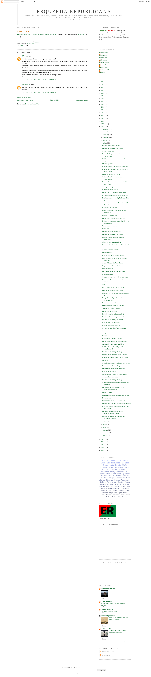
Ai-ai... (104, 285)
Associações (125, 480)
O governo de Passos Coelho (111, 266)
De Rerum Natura (107, 609)
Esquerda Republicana (74, 11)
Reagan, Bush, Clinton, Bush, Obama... (115, 354)
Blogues (125, 463)
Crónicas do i (115, 486)
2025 (103, 84)
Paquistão (108, 495)
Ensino (102, 474)
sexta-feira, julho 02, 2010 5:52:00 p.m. (39, 92)
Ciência (111, 476)
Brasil (127, 490)
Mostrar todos (127, 641)
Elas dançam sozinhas (109, 215)
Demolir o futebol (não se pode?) (113, 314)
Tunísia (114, 497)
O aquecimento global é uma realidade (115, 166)
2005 (103, 450)
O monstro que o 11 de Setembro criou (115, 277)
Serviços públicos (113, 488)
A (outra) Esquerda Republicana (112, 263)
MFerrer (24, 56)
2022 (103, 93)
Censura (105, 360)
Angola (122, 495)
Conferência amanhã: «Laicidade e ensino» (116, 403)
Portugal (105, 469)
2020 (103, 98)
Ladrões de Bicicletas (108, 629)
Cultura (102, 482)
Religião (105, 336)
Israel (122, 486)
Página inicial (54, 100)
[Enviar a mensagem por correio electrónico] (27, 45)
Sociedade (119, 467)
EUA (127, 472)
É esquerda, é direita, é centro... (112, 338)
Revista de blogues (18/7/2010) (112, 290)
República (115, 463)
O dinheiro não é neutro (110, 189)
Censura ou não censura (110, 311)
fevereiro (106, 433)
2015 (103, 112)
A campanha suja (108, 187)
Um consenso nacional (109, 226)
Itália (119, 497)
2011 (103, 124)
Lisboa (128, 486)
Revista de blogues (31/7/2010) (112, 148)
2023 (103, 90)
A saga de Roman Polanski (111, 322)
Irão (115, 493)
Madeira (103, 484)
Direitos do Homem (113, 474)
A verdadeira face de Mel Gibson (113, 255)
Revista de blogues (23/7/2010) (112, 234)
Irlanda (128, 495)
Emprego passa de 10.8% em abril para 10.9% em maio (36, 34)
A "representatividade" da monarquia (114, 328)
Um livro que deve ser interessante (113, 368)
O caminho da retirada (109, 208)
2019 (103, 101)
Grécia (115, 490)
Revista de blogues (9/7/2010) (112, 352)
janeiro (105, 436)
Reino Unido (111, 482)
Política (104, 460)
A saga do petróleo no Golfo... (112, 325)
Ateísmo (118, 476)
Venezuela (125, 497)
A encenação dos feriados (110, 250)
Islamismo (105, 472)
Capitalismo (120, 478)
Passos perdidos (107, 268)
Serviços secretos (117, 472)
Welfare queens (107, 164)
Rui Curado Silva (104, 70)
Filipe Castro (103, 55)
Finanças (109, 480)
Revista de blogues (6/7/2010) (112, 380)
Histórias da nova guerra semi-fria (113, 305)
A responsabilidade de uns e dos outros (115, 195)
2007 (103, 445)
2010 (103, 126)
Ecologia (111, 478)
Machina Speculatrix (108, 616)
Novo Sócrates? (107, 392)
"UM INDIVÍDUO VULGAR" (109, 611)
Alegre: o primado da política (111, 242)
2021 (103, 96)
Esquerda (124, 460)
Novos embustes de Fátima (111, 174)
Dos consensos (107, 252)
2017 (103, 107)
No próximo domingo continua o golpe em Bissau (118, 618)
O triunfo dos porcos (109, 371)
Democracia (108, 465)
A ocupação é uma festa (110, 377)
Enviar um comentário (24, 97)
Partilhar (21, 45)
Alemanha (118, 484)
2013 (103, 118)
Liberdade (113, 469)
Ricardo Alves (26, 84)
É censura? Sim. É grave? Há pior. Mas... (115, 357)
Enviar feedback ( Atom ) (33, 104)
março (105, 430)
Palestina (121, 490)
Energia (102, 495)
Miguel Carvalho (104, 62)
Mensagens (105, 651)
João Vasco (103, 60)
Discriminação (104, 486)
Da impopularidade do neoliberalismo (114, 341)
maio (104, 424)
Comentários (105, 655)
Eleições (120, 482)
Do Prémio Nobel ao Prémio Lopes (113, 271)
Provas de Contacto (108, 588)
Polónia (108, 497)
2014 (103, 115)
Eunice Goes (103, 53)
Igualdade (126, 474)
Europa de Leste (106, 490)
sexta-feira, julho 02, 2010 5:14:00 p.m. (39, 79)
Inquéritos (126, 484)
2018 (103, 104)
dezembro (106, 129)
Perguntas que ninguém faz (111, 145)
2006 (103, 447)
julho (104, 143)
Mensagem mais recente (25, 100)
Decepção (105, 229)
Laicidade (114, 460)
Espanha (110, 484)
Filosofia (104, 488)
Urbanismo (116, 495)
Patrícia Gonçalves (105, 65)
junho (105, 422)
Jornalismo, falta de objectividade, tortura (115, 395)
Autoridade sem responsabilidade (113, 344)
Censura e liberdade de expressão (113, 218)
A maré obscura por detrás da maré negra (116, 363)
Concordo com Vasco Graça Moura (113, 366)
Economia (30, 43)
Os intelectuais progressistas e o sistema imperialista (118, 631)
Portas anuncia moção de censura (113, 303)
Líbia (103, 497)
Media (127, 467)
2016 (103, 110)
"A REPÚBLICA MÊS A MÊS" (111, 308)
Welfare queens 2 (108, 151)
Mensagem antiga (82, 100)
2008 (103, 442)
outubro (105, 135)
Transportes (125, 488)
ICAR (111, 467)
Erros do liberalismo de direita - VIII (113, 401)
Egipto (120, 493)
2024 (103, 87)
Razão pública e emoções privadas (113, 317)
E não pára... (24, 31)
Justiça (127, 482)
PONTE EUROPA (106, 601)
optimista (81, 34)
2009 (103, 439)
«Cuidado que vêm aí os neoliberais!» (114, 374)
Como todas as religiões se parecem (114, 192)
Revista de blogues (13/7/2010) (112, 319)
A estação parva (107, 274)
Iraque (111, 493)
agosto (105, 140)
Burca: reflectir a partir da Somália (113, 287)
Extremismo (123, 469)
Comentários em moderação (111, 231)
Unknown (102, 72)
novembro (106, 132)
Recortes (126, 476)
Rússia (125, 493)
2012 (103, 121)
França (117, 480)
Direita (118, 465)
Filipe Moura (103, 57)
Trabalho (103, 478)
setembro (106, 137)
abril (104, 427)
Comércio (105, 493)
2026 (103, 82)
